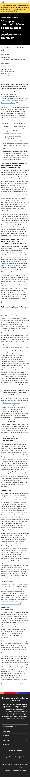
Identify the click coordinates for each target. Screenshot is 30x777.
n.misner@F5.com (6, 66)
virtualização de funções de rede (11, 263)
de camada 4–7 (13, 329)
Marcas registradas (11, 767)
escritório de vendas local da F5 (11, 604)
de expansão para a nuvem (11, 403)
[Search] (25, 1)
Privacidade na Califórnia (19, 770)
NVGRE (18, 133)
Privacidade (7, 770)
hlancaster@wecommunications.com (12, 76)
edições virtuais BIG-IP (17, 155)
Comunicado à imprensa (9, 17)
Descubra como (7, 716)
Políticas (21, 767)
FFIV (11, 96)
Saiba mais (11, 11)
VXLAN (12, 133)
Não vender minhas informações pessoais (13, 773)
